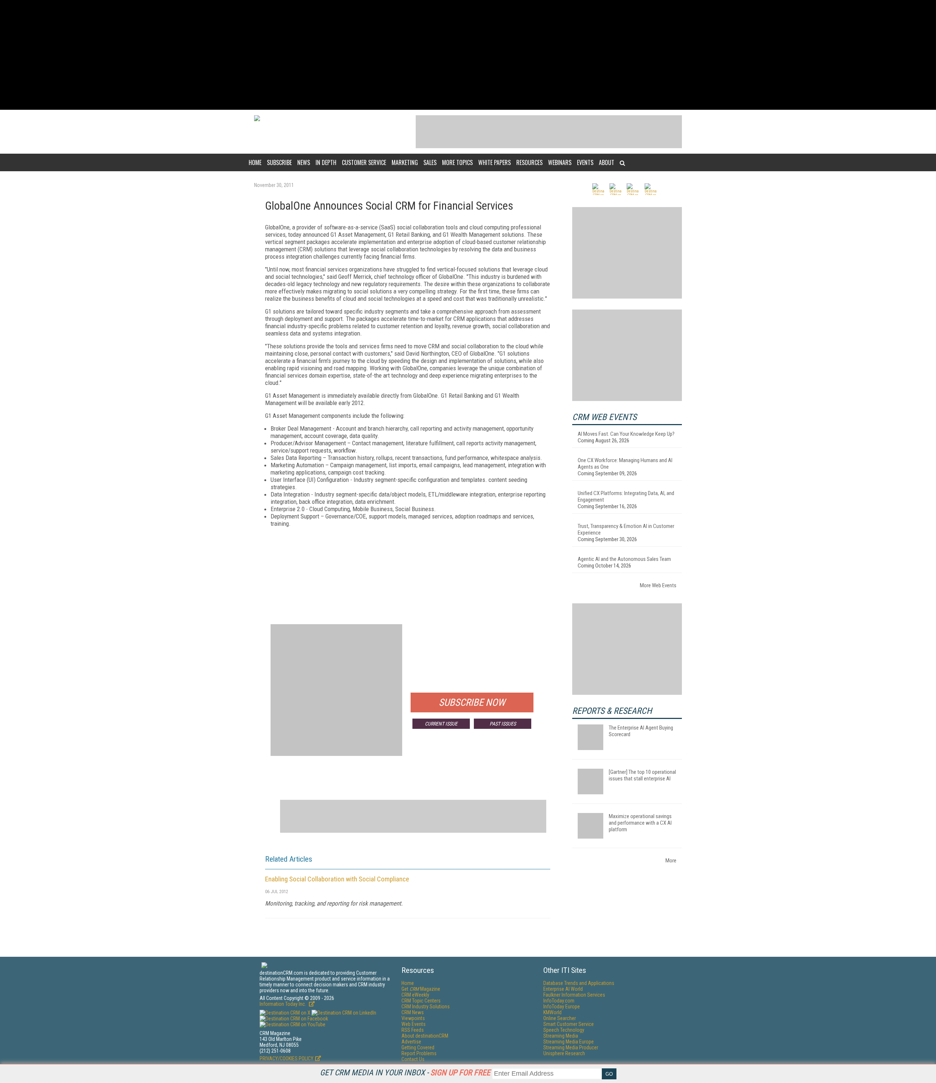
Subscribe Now (472, 702)
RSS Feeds (412, 1030)
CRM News (412, 1012)
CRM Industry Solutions (425, 1006)
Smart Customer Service (568, 1024)
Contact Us (412, 1059)
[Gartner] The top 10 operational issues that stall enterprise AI (642, 775)
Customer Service (364, 162)
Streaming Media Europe (568, 1042)
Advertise (411, 1042)
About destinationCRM (424, 1036)
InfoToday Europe (561, 1006)
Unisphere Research (564, 1053)
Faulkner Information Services (574, 995)
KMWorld (552, 1012)
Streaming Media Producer (570, 1047)
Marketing (405, 162)
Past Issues (503, 724)
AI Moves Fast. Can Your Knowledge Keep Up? (626, 434)
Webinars (559, 162)
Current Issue (441, 724)
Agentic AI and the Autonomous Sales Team (624, 559)
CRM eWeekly (415, 995)
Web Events (413, 1024)
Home (255, 162)
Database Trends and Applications (578, 983)
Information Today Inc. (283, 1004)
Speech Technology (563, 1030)
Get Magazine (420, 989)
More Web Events (658, 585)
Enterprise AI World (563, 989)
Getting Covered (417, 1047)
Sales (430, 162)
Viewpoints (413, 1018)
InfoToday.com (558, 1001)
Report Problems (419, 1053)
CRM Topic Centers (421, 1001)
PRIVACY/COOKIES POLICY (286, 1058)
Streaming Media (560, 1036)
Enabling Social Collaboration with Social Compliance (337, 879)
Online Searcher (559, 1018)
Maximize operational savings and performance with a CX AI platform (640, 823)
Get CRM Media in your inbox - (405, 1072)
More (670, 860)
